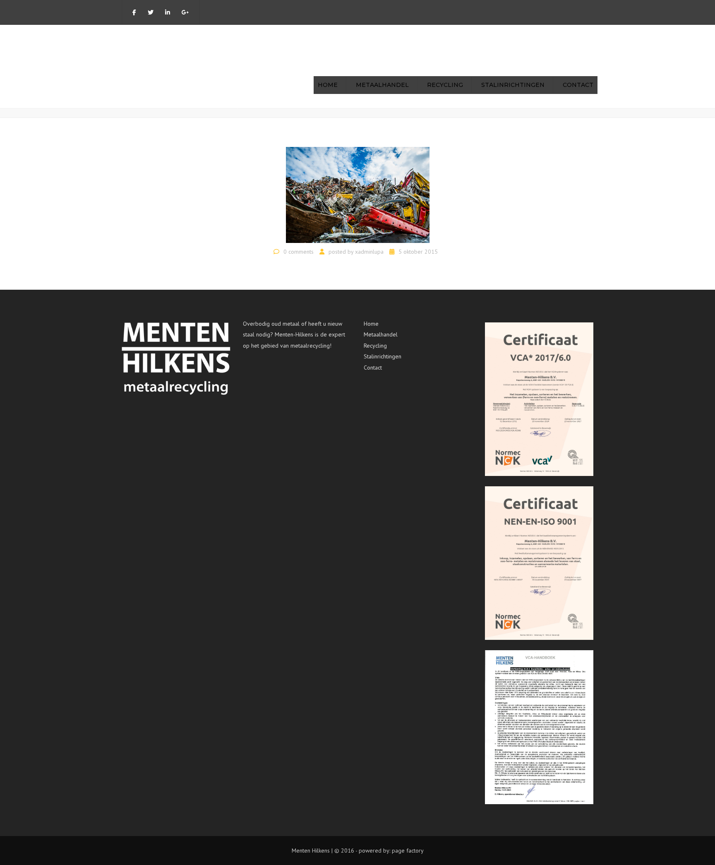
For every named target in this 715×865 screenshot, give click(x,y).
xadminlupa (369, 251)
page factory (408, 850)
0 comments (298, 251)
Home (328, 85)
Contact (578, 85)
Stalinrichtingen (513, 85)
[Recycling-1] (357, 194)
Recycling (445, 85)
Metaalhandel (382, 85)
